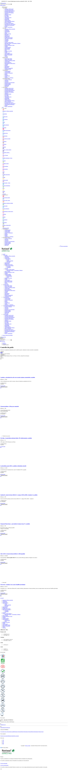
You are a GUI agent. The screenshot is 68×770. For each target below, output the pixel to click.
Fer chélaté (6, 15)
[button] (5, 87)
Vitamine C (6, 13)
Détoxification (7, 36)
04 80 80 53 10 (3, 724)
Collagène (6, 64)
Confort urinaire (7, 52)
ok (7, 629)
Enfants (6, 73)
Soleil (6, 50)
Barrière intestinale (8, 33)
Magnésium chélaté (8, 14)
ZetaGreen (6, 80)
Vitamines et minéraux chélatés (10, 60)
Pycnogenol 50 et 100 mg (9, 23)
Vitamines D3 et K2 (8, 17)
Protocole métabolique (8, 54)
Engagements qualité (10, 731)
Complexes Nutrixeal (8, 79)
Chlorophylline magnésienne (9, 25)
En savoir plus (2, 385)
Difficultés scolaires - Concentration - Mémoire (12, 43)
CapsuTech (6, 81)
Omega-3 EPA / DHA (8, 59)
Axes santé (5, 255)
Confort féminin (7, 230)
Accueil (4, 254)
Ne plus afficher (5, 747)
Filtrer (2, 351)
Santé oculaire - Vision (8, 53)
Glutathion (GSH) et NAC (9, 8)
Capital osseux (7, 30)
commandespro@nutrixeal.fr (5, 727)
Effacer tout (3, 629)
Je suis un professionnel (4, 765)
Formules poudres (8, 84)
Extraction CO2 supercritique (10, 82)
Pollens (6, 55)
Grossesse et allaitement (9, 232)
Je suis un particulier (3, 763)
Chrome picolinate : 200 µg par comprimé (9, 406)
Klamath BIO (7, 19)
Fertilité (4, 177)
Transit (6, 32)
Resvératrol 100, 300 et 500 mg (10, 24)
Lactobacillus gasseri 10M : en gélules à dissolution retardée (13, 465)
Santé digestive (7, 31)
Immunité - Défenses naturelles (8, 111)
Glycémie (6, 41)
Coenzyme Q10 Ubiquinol (9, 12)
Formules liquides (8, 83)
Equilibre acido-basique (9, 37)
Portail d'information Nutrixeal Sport (37, 731)
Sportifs (6, 76)
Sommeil (6, 46)
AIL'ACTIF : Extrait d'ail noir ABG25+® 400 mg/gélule (12, 553)
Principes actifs (6, 284)
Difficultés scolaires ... (6, 152)
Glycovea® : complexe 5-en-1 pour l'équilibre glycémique (12, 584)
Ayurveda (6, 56)
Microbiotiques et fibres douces (10, 63)
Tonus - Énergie (7, 44)
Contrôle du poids (8, 47)
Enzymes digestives (8, 62)
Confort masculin (7, 71)
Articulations (5, 113)
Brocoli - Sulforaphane (8, 27)
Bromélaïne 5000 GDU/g (9, 11)
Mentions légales (11, 735)
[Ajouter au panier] (0, 387)
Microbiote (6, 34)
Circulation (6, 39)
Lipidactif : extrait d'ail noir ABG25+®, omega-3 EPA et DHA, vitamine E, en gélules (18, 494)
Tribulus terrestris (7, 20)
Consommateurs (6, 297)
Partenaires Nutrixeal (17, 731)
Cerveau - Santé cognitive (9, 42)
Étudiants (6, 74)
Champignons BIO (8, 69)
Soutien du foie (7, 35)
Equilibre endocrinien (6, 174)
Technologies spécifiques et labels (9, 305)
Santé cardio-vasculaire (8, 38)
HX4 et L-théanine (8, 22)
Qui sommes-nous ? (3, 731)
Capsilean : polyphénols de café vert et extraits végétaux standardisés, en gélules (17, 377)
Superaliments (7, 66)
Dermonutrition (7, 49)
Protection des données (4, 735)
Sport (3, 188)
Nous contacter (16, 735)
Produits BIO (7, 85)
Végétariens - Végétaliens (9, 77)
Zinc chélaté (7, 16)
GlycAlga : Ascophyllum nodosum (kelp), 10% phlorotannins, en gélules (16, 438)
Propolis (6, 26)
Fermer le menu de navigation (8, 335)
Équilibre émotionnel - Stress (9, 45)
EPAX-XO (6, 86)
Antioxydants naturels (8, 58)
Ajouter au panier (4, 386)
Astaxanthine (7, 18)
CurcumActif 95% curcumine (10, 10)
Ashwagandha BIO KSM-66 (9, 21)
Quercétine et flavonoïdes (9, 9)
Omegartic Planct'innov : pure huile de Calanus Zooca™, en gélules (15, 523)
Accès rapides (6, 314)
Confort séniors (7, 75)
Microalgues (7, 67)
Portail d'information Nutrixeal (26, 731)
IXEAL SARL (27, 745)
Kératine (6, 65)
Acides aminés (7, 61)
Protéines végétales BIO (9, 68)
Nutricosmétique (7, 48)
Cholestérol (6, 40)
